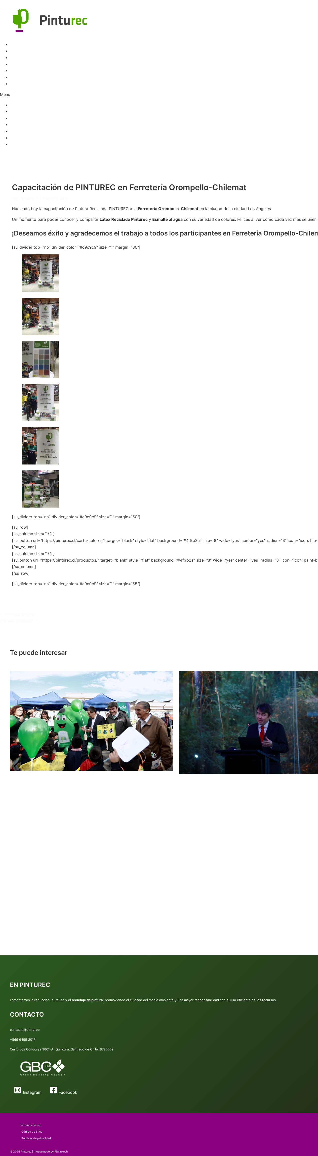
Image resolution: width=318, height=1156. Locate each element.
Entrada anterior (18, 614)
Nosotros (18, 83)
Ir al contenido (13, 3)
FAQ (13, 63)
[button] (159, 94)
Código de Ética (31, 1131)
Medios (17, 70)
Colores (17, 57)
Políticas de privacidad (36, 1138)
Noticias (17, 77)
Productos (19, 50)
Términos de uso (30, 1125)
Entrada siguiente (19, 620)
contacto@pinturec (25, 1030)
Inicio (15, 44)
